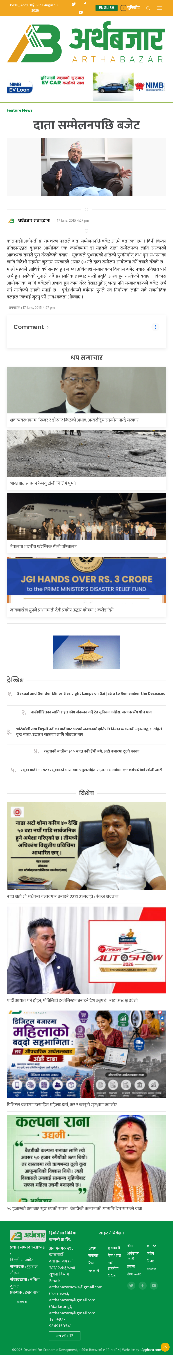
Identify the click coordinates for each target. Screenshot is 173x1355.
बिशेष (150, 1254)
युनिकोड (133, 8)
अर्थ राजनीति (113, 1266)
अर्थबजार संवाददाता (34, 221)
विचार (150, 1261)
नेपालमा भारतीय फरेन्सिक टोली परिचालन (43, 547)
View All (23, 1302)
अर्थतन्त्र (151, 1269)
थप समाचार (87, 358)
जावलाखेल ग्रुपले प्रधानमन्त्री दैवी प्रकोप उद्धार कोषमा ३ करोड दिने (62, 610)
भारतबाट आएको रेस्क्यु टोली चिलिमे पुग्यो (43, 483)
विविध (112, 1276)
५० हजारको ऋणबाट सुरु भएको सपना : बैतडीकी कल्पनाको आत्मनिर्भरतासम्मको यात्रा (74, 1209)
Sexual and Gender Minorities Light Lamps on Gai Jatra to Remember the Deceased (91, 694)
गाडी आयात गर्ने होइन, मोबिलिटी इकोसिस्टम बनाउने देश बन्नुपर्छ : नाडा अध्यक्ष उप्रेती (72, 1000)
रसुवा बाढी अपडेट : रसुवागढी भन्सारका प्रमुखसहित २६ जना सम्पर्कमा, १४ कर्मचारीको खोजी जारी (91, 770)
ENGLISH (106, 8)
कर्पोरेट (151, 1246)
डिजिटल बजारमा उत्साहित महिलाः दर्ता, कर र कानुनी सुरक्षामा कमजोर (62, 1105)
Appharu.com (151, 1350)
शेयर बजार (134, 1274)
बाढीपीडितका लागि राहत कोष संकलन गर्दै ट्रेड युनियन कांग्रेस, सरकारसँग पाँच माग (91, 712)
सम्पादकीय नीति (64, 1335)
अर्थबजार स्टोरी (133, 1256)
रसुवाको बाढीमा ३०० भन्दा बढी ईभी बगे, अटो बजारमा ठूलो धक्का (91, 751)
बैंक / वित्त (114, 1256)
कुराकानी (114, 1248)
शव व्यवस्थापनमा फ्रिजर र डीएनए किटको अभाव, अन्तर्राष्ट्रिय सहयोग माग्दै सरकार (74, 420)
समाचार (93, 1256)
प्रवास (131, 1267)
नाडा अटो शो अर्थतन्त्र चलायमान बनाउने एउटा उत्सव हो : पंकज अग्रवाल (62, 896)
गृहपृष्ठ (92, 1248)
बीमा (130, 1246)
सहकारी (93, 1271)
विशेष (86, 793)
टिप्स (91, 1263)
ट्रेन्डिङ (15, 680)
